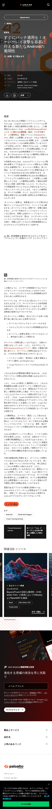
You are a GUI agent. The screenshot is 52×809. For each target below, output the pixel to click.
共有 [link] (22, 95)
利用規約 (33, 693)
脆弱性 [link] (9, 24)
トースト (21, 416)
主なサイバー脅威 (30, 82)
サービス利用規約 (25, 702)
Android (20, 85)
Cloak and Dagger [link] (25, 514)
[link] (7, 32)
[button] (25, 95)
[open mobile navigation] (4, 5)
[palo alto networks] (26, 5)
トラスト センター (11, 778)
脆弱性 (20, 82)
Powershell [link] (13, 607)
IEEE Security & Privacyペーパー (17, 348)
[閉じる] (49, 784)
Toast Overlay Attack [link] (14, 519)
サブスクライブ (12, 710)
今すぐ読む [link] (36, 612)
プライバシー (9, 774)
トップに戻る (11, 504)
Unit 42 (20, 75)
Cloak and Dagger (31, 85)
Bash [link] (11, 602)
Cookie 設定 (26, 804)
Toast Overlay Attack (25, 88)
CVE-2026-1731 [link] (24, 602)
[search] (48, 5)
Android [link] (9, 514)
